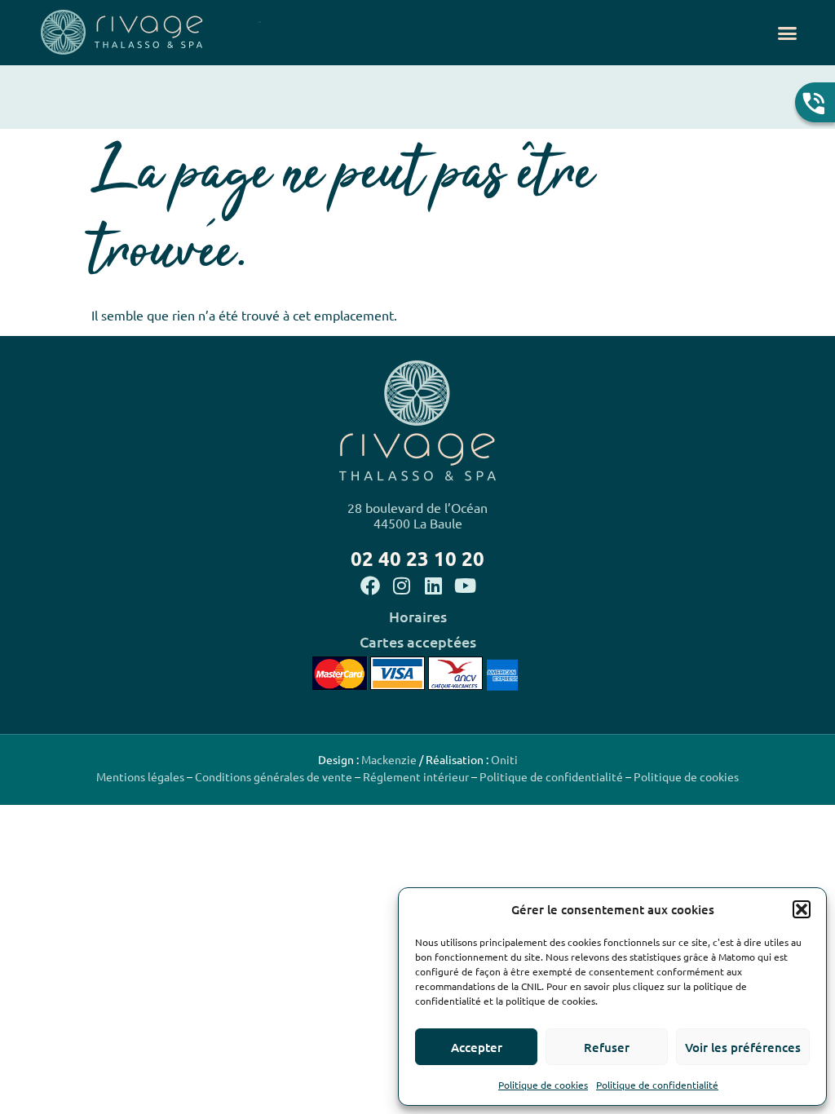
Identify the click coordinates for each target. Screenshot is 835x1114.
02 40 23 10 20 (417, 558)
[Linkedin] (433, 585)
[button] (801, 909)
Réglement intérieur (416, 776)
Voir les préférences (743, 1047)
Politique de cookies (543, 1084)
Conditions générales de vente (272, 776)
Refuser (607, 1047)
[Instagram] (401, 585)
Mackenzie (389, 759)
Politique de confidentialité (657, 1084)
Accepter (476, 1047)
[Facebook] (370, 585)
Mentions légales (140, 776)
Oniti (504, 759)
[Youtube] (465, 585)
